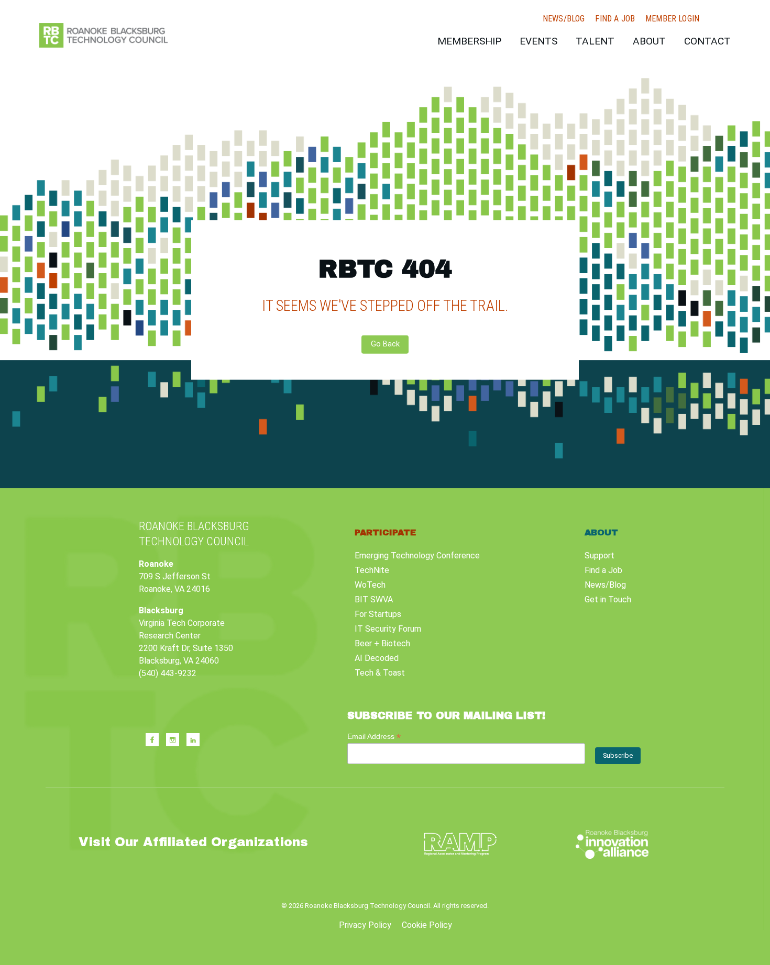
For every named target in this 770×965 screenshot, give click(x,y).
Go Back (385, 344)
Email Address (374, 737)
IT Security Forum (388, 629)
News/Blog (564, 19)
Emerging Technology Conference (417, 555)
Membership (469, 41)
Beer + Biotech (382, 643)
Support (599, 555)
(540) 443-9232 (167, 673)
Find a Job (615, 19)
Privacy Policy (365, 925)
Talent (595, 41)
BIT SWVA (374, 599)
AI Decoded (377, 658)
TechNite (372, 570)
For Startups (378, 614)
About (649, 41)
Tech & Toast (380, 673)
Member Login (672, 19)
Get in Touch (608, 599)
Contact (707, 41)
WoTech (370, 585)
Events (538, 41)
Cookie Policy (427, 925)
